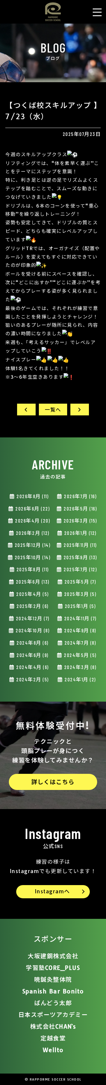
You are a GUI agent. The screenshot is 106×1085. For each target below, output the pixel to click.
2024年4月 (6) (32, 667)
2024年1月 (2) (79, 679)
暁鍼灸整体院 (53, 979)
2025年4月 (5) (32, 594)
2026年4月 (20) (32, 520)
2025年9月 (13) (79, 557)
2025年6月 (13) (31, 581)
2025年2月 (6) (32, 606)
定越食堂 (53, 1038)
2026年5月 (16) (79, 508)
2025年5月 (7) (79, 581)
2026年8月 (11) (32, 496)
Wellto (53, 1050)
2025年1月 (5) (79, 606)
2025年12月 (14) (31, 545)
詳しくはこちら (52, 782)
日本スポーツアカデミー (53, 1014)
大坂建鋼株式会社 (53, 956)
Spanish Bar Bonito (53, 991)
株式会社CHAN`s (53, 1026)
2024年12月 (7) (31, 618)
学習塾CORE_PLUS (53, 967)
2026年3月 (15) (79, 520)
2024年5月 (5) (80, 655)
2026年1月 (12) (80, 533)
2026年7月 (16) (80, 496)
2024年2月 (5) (32, 679)
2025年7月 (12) (79, 569)
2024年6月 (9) (32, 655)
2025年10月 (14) (31, 557)
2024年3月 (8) (79, 667)
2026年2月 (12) (31, 533)
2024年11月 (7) (80, 618)
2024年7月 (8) (79, 643)
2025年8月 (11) (32, 569)
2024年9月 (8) (79, 630)
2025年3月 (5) (79, 594)
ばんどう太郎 (53, 1003)
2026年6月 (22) (32, 508)
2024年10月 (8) (32, 630)
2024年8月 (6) (32, 643)
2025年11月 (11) (79, 545)
